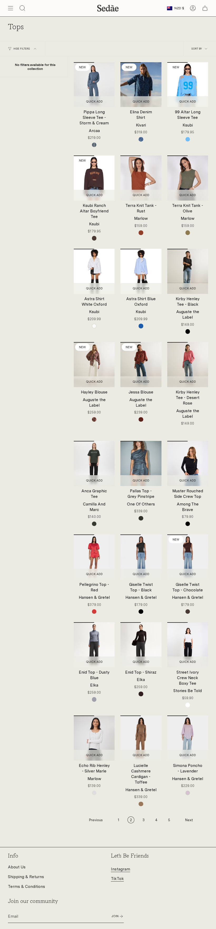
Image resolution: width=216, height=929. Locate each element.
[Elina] (141, 139)
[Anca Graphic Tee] (94, 463)
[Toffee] (141, 804)
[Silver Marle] (94, 793)
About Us (17, 867)
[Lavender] (187, 793)
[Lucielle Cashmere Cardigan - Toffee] (140, 738)
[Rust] (141, 232)
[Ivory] (187, 705)
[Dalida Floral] (94, 419)
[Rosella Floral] (141, 419)
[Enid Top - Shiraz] (140, 644)
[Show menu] (10, 8)
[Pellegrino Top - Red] (94, 557)
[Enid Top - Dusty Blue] (94, 644)
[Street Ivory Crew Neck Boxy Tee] (187, 644)
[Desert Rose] (187, 430)
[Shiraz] (141, 694)
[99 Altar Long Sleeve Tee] (187, 84)
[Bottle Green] (94, 524)
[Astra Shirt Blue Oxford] (140, 271)
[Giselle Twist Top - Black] (140, 557)
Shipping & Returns (26, 876)
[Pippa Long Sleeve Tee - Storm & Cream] (94, 84)
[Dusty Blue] (94, 699)
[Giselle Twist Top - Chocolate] (187, 557)
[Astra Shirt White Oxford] (94, 271)
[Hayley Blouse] (94, 364)
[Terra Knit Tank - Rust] (140, 178)
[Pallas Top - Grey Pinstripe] (140, 463)
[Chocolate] (94, 238)
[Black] (187, 331)
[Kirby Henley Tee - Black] (187, 271)
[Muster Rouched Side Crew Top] (187, 463)
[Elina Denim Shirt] (140, 84)
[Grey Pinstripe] (141, 518)
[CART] (205, 8)
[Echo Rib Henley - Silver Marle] (94, 738)
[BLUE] (141, 326)
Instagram (120, 869)
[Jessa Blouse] (140, 364)
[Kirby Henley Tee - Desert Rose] (187, 364)
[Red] (94, 611)
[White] (94, 326)
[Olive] (187, 232)
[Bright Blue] (187, 139)
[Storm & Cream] (94, 145)
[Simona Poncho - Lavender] (187, 738)
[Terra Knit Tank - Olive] (187, 178)
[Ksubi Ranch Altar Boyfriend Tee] (94, 178)
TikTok (117, 878)
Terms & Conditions (26, 886)
